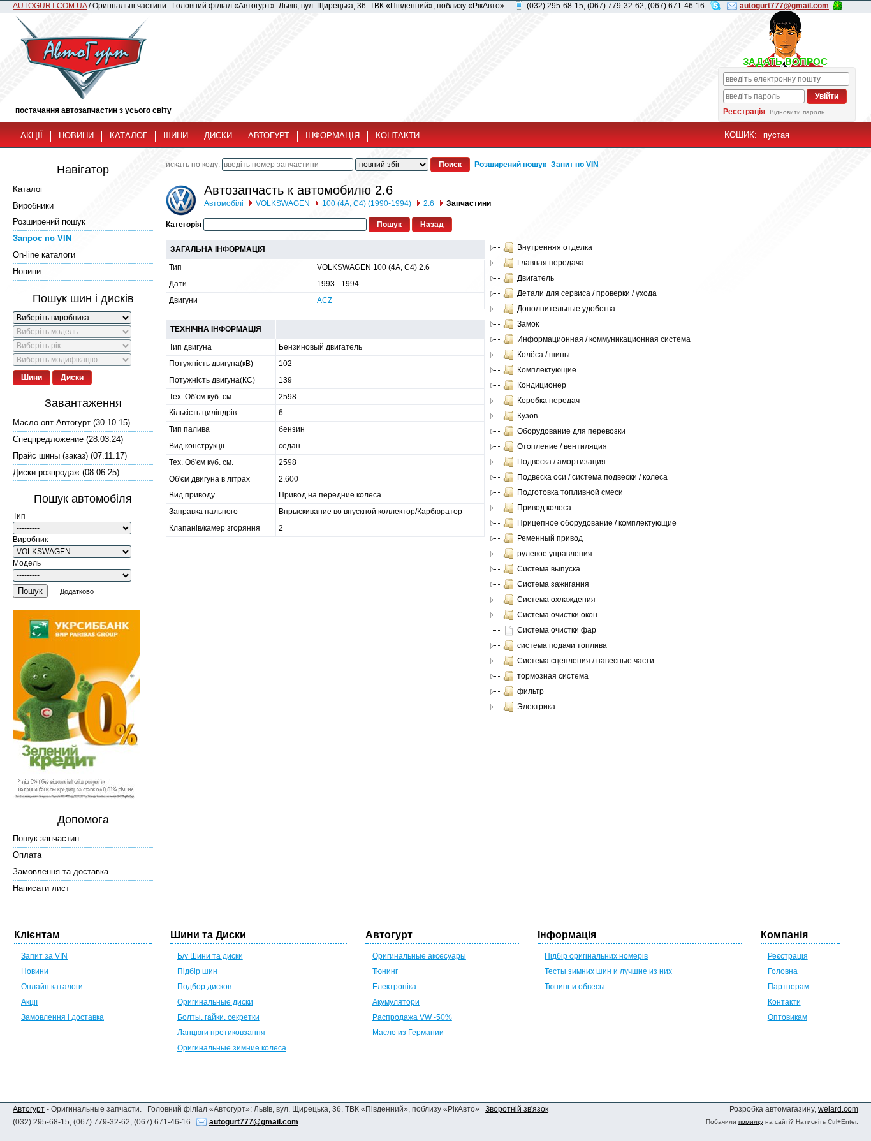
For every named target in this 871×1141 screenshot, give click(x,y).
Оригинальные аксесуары (419, 956)
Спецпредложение (68, 439)
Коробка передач (548, 400)
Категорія (183, 224)
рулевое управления (554, 553)
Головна (783, 971)
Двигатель (535, 278)
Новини (27, 271)
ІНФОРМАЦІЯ (332, 135)
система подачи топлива (562, 645)
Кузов (527, 415)
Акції (29, 1001)
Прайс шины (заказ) (70, 455)
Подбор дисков (204, 986)
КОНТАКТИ (398, 135)
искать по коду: (193, 164)
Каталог (28, 189)
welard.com (838, 1109)
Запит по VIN (575, 164)
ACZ (324, 300)
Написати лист (41, 888)
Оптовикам (787, 1017)
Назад (432, 224)
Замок (528, 324)
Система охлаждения (556, 599)
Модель (27, 563)
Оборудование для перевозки (571, 431)
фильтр (530, 691)
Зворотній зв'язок (516, 1109)
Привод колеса (544, 507)
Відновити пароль (797, 111)
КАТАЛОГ (128, 135)
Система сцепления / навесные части (585, 660)
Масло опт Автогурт (71, 422)
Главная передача (550, 262)
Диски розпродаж (66, 472)
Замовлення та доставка (60, 871)
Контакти (784, 1001)
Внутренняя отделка (554, 247)
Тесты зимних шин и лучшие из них (608, 971)
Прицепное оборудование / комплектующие (597, 523)
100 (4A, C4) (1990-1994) (366, 203)
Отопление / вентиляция (562, 446)
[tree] (589, 477)
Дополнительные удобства (566, 308)
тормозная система (553, 676)
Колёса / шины (543, 354)
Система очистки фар (556, 630)
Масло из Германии (408, 1032)
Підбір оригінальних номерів (596, 956)
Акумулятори (396, 1001)
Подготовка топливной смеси (570, 492)
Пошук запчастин (46, 838)
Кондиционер (541, 385)
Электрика (536, 706)
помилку (750, 1121)
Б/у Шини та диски (210, 956)
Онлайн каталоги (52, 986)
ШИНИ (175, 135)
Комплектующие (546, 369)
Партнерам (788, 986)
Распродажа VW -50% (412, 1017)
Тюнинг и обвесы (575, 986)
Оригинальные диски (215, 1001)
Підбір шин (197, 971)
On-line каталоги (44, 255)
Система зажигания (553, 584)
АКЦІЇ (31, 135)
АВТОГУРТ (268, 135)
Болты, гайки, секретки (218, 1017)
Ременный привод (550, 538)
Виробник (30, 539)
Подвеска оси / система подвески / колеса (592, 477)
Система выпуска (548, 568)
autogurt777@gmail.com (784, 5)
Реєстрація (744, 111)
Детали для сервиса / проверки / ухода (587, 293)
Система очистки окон (557, 614)
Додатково (77, 591)
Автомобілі (224, 203)
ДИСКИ (218, 135)
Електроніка (394, 986)
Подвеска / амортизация (561, 461)
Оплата (27, 855)
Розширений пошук (49, 221)
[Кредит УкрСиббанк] (76, 706)
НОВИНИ (76, 135)
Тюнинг (385, 971)
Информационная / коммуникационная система (604, 339)
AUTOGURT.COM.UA (50, 5)
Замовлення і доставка (62, 1017)
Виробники (33, 205)
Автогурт (29, 1109)
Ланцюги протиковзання (221, 1032)
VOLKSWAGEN (283, 203)
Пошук (30, 591)
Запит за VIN (44, 956)
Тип (19, 516)
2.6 (428, 203)
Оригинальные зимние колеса (231, 1047)
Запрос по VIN (42, 238)
